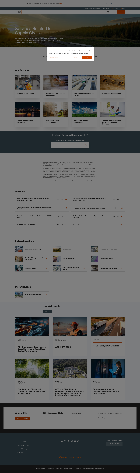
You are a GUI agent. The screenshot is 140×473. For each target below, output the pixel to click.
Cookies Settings (54, 57)
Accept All (87, 57)
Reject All (76, 57)
